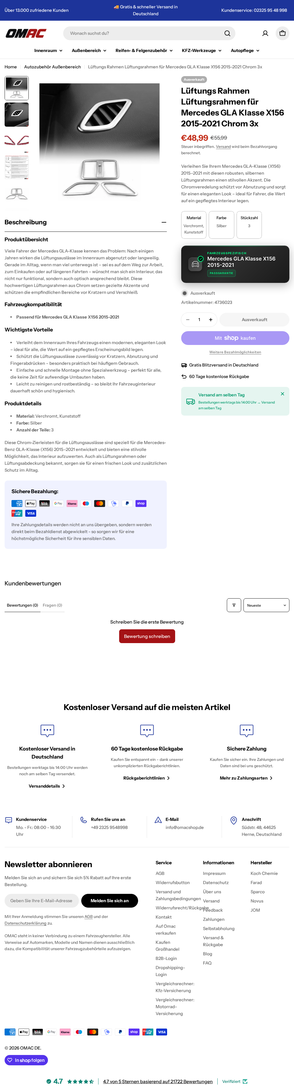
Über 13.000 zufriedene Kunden (37, 10)
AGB (88, 916)
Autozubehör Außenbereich (52, 67)
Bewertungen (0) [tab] (22, 605)
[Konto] (265, 33)
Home (11, 67)
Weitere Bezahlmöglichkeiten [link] (235, 352)
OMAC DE (30, 1048)
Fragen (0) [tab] (52, 605)
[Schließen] (282, 393)
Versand (223, 146)
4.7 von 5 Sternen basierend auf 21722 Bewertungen (158, 1081)
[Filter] (234, 605)
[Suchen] (227, 33)
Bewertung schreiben (147, 636)
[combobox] (149, 33)
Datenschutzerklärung (26, 923)
